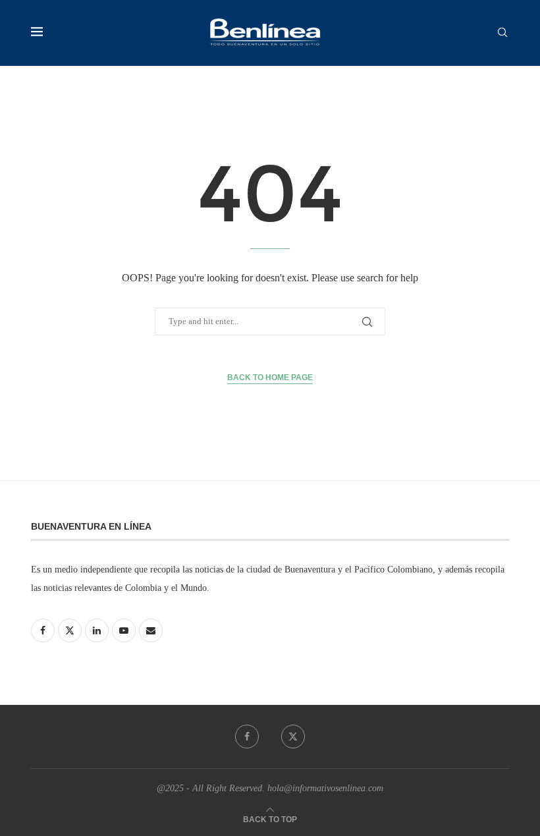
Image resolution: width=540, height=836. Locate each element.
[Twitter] (293, 736)
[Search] (502, 33)
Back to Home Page (270, 377)
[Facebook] (247, 736)
